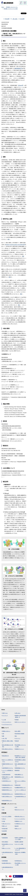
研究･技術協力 (5, 841)
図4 (19, 305)
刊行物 (3, 821)
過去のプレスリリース (19, 809)
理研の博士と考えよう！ (20, 816)
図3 (21, 294)
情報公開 (17, 740)
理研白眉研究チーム (19, 774)
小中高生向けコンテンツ (20, 823)
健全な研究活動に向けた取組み (7, 745)
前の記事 (7, 18)
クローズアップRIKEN (6, 816)
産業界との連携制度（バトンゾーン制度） (20, 838)
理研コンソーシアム (6, 848)
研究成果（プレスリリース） (12, 7)
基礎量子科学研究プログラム (7, 764)
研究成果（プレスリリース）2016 (10, 8)
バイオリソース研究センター (20, 790)
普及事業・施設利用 (19, 841)
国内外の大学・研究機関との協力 (20, 853)
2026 (3, 807)
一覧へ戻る (14, 18)
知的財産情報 (5, 837)
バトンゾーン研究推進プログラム (7, 771)
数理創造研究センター (19, 776)
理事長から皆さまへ (6, 731)
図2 (23, 256)
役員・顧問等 (17, 731)
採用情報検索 (5, 860)
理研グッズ (4, 826)
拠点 (16, 736)
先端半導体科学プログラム (7, 768)
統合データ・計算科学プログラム (7, 760)
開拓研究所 (17, 770)
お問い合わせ (17, 713)
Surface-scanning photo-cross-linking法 (15, 244)
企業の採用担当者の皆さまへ (7, 853)
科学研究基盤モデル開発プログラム (20, 760)
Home (2, 7)
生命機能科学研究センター (20, 787)
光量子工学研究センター (7, 796)
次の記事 (22, 18)
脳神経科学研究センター (7, 789)
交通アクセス (5, 713)
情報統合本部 (17, 785)
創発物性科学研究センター (20, 794)
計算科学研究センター (6, 781)
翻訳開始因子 (18, 68)
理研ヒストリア (18, 828)
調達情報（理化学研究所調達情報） (20, 716)
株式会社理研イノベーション (7, 845)
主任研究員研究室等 (6, 774)
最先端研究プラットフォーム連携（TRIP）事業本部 (20, 756)
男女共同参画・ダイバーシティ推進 (20, 745)
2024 (3, 809)
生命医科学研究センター (7, 787)
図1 (8, 239)
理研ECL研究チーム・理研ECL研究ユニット (7, 777)
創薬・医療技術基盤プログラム (20, 764)
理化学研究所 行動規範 (19, 733)
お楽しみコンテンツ (6, 823)
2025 (16, 807)
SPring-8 (20, 85)
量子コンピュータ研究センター (20, 781)
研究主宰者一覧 (5, 755)
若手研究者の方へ (18, 860)
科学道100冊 (4, 828)
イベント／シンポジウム (20, 818)
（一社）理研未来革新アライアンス (20, 849)
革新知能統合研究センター (7, 785)
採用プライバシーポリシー (20, 722)
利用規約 (17, 719)
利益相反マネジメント (19, 749)
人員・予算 (4, 738)
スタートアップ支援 (19, 844)
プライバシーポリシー (6, 722)
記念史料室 (4, 830)
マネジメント (17, 738)
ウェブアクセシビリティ (7, 724)
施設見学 (17, 826)
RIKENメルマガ (19, 876)
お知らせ (4, 818)
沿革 (3, 733)
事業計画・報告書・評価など (7, 741)
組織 (3, 736)
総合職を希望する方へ (6, 863)
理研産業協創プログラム (20, 768)
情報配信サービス (18, 821)
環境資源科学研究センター (7, 794)
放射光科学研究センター (7, 800)
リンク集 (4, 719)
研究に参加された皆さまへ (7, 749)
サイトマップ (5, 715)
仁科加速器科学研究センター (20, 797)
